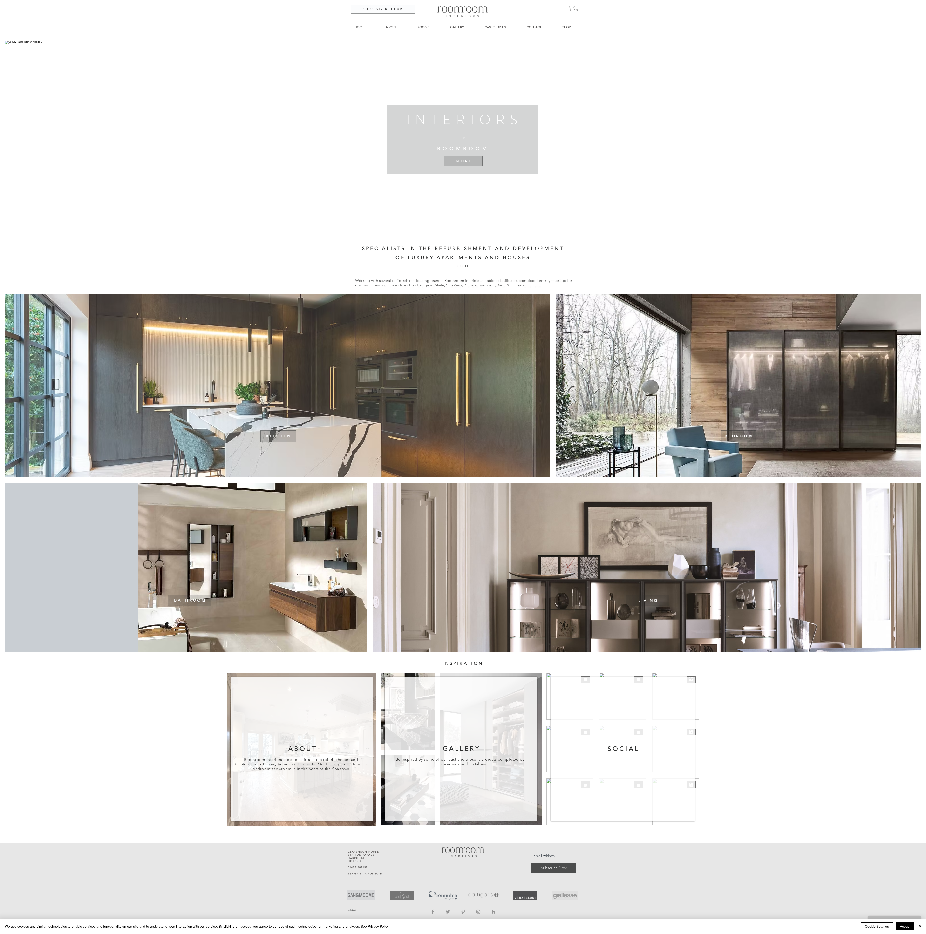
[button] (569, 8)
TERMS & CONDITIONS (365, 873)
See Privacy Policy (375, 926)
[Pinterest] (463, 911)
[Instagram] (478, 911)
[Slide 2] (465, 282)
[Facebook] (433, 911)
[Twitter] (448, 911)
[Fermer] (920, 926)
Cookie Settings (877, 926)
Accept (905, 926)
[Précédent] (27, 283)
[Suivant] (899, 283)
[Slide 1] (461, 282)
